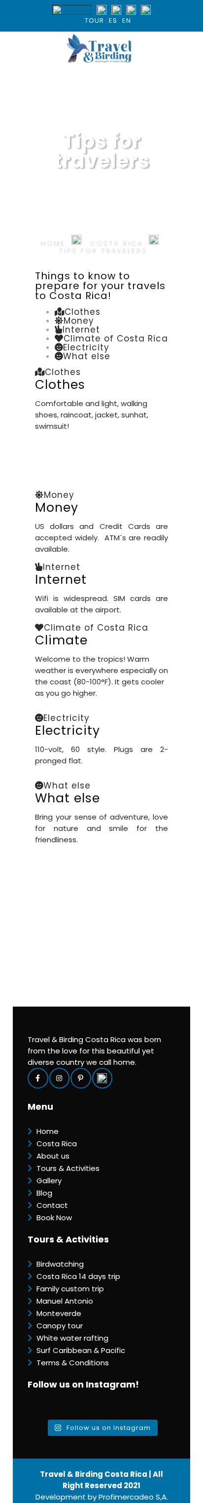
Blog (44, 1193)
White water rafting (72, 1338)
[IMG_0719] (82, 849)
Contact (52, 1205)
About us (52, 1156)
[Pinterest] (81, 1078)
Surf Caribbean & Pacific (80, 1350)
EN (126, 20)
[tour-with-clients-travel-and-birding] (71, 619)
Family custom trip (70, 1288)
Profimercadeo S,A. (133, 1497)
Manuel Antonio (64, 1301)
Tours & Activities (68, 1168)
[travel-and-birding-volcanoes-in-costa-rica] (86, 559)
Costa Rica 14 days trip (78, 1276)
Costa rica (115, 242)
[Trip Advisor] (103, 1078)
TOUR (94, 20)
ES (113, 20)
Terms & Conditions (72, 1362)
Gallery (49, 1180)
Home (51, 242)
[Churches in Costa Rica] (101, 773)
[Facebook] (38, 1078)
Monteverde (58, 1313)
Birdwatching (60, 1264)
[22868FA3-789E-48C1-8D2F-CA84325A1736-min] (101, 706)
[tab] (78, 312)
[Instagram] (60, 1078)
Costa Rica (56, 1143)
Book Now (54, 1217)
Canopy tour (59, 1325)
